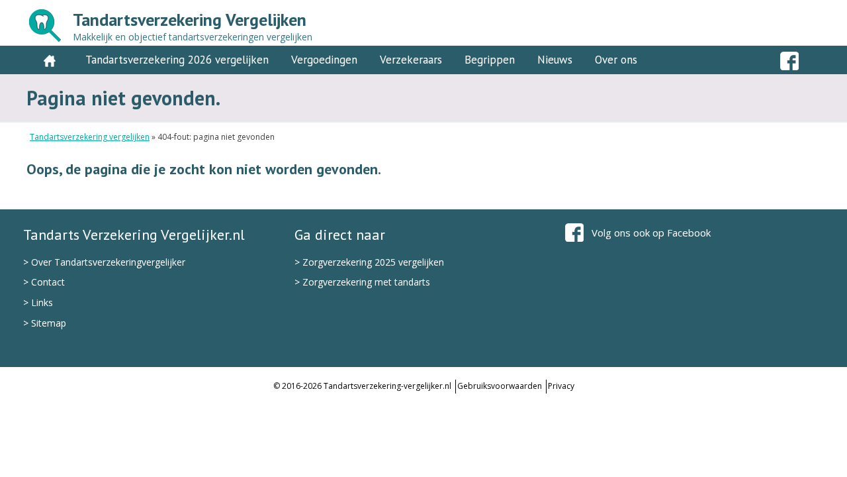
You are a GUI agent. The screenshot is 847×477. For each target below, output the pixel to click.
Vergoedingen (324, 59)
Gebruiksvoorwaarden (499, 386)
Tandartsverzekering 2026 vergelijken (177, 59)
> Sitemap (44, 323)
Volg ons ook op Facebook (651, 232)
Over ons (616, 59)
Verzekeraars (411, 59)
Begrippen (490, 59)
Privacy (561, 386)
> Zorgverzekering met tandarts (362, 282)
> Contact (44, 282)
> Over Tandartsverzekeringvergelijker (104, 262)
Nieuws (554, 59)
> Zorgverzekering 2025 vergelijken (369, 262)
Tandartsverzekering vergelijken (90, 136)
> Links (38, 302)
